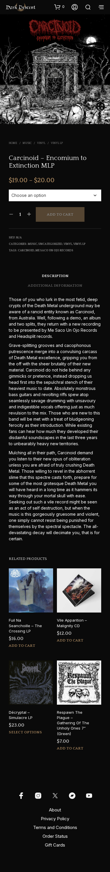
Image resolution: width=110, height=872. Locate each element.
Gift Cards (55, 845)
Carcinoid (26, 250)
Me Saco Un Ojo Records (54, 250)
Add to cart (60, 214)
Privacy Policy (55, 818)
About (55, 810)
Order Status (55, 836)
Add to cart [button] (22, 646)
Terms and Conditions (55, 827)
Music (27, 143)
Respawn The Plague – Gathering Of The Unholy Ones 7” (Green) (73, 723)
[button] (59, 7)
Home (13, 143)
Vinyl (41, 143)
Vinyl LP (57, 143)
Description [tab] (55, 276)
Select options (25, 732)
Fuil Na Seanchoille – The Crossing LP (25, 625)
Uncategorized (50, 244)
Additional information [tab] (55, 285)
